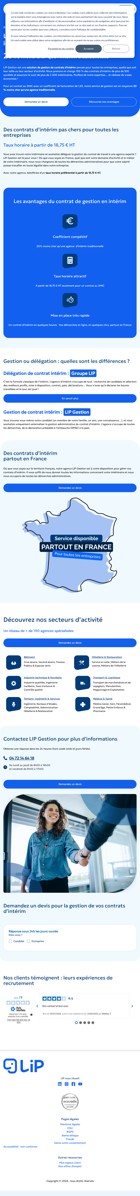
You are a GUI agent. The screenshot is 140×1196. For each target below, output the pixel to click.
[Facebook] (73, 1084)
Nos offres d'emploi (70, 1166)
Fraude (70, 1139)
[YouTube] (80, 1084)
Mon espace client (70, 1162)
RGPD (70, 1131)
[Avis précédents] (37, 1006)
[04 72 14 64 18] (18, 758)
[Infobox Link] (36, 663)
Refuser (116, 48)
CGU (70, 1128)
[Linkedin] (60, 1084)
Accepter (89, 48)
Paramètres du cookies (61, 48)
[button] (36, 102)
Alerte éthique (70, 1135)
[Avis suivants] (132, 1006)
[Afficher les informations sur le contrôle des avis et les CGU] (31, 1014)
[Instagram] (67, 1084)
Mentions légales (70, 1124)
